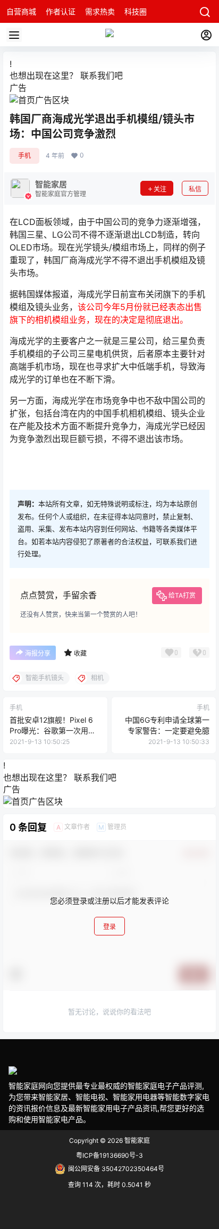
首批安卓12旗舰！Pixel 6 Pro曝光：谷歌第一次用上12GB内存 (53, 730)
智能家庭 (136, 1140)
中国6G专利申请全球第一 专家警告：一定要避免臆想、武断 (167, 730)
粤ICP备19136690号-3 (109, 1155)
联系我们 (97, 75)
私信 (195, 189)
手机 (24, 156)
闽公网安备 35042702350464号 (116, 1169)
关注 (160, 189)
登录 (109, 927)
